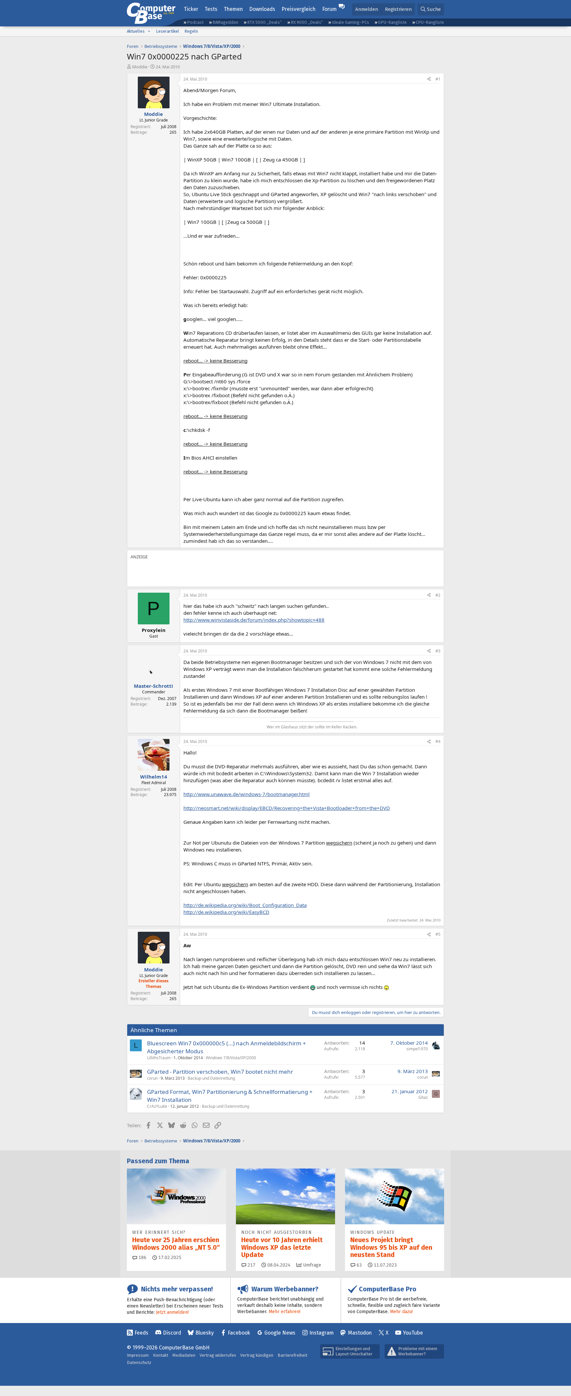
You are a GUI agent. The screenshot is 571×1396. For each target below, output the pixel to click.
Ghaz (423, 1097)
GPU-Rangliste (392, 22)
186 (141, 1257)
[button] (149, 31)
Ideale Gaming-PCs (350, 22)
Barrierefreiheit (292, 1355)
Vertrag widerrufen (218, 1355)
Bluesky (204, 1333)
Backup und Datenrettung (211, 1078)
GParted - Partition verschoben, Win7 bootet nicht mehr (220, 1071)
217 (250, 1265)
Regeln (191, 31)
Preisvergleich (299, 9)
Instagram (321, 1333)
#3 (438, 651)
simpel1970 (417, 1049)
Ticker (191, 9)
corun (152, 1078)
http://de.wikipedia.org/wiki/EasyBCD (226, 912)
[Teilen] (429, 79)
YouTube (413, 1333)
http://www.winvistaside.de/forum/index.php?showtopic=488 (253, 619)
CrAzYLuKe (157, 1106)
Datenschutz (139, 1362)
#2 (438, 595)
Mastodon (360, 1333)
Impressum (138, 1355)
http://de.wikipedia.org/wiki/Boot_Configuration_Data (245, 905)
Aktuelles (136, 31)
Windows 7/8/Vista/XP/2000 (231, 1058)
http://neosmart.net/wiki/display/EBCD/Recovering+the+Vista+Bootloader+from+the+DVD (286, 808)
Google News (279, 1333)
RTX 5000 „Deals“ (264, 22)
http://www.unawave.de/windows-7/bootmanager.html (246, 794)
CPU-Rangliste (430, 22)
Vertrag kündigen (256, 1355)
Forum (329, 9)
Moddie (139, 67)
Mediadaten (183, 1355)
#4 (438, 741)
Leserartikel (167, 31)
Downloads (262, 9)
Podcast (195, 22)
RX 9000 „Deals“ (307, 22)
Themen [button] (233, 9)
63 (358, 1265)
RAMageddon (225, 22)
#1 (438, 79)
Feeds (141, 1333)
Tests (211, 9)
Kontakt (160, 1355)
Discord (172, 1333)
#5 (438, 934)
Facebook (239, 1333)
